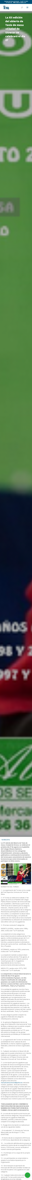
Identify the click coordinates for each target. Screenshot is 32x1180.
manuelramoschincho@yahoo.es (11, 1083)
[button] (27, 1175)
